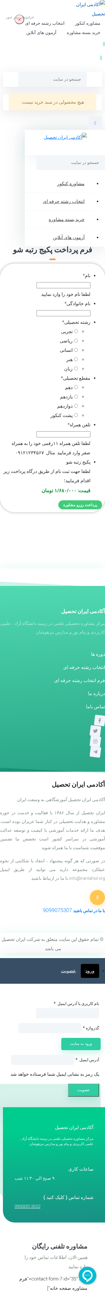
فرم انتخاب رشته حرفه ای (79, 680)
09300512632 (27, 1206)
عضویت (68, 971)
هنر (69, 359)
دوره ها (98, 654)
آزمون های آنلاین (41, 32)
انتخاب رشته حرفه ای (44, 23)
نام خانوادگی (77, 303)
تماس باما (95, 706)
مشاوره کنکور (87, 23)
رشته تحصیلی (76, 322)
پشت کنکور (61, 415)
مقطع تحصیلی (75, 378)
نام (86, 275)
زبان (68, 369)
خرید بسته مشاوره (83, 32)
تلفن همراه (79, 425)
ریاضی (66, 341)
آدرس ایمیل (87, 1059)
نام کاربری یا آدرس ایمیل (76, 1003)
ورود (89, 971)
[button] (101, 58)
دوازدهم (65, 406)
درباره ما (96, 693)
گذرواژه (91, 1028)
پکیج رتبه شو (78, 462)
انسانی (66, 350)
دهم (69, 387)
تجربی (67, 331)
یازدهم (66, 397)
